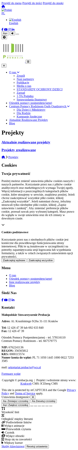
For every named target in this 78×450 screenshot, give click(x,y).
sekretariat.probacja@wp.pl (24, 367)
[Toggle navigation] (28, 62)
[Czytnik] (12, 33)
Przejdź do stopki (53, 3)
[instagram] (10, 29)
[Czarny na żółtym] (46, 406)
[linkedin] (13, 29)
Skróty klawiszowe (13, 446)
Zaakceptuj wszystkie (41, 260)
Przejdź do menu (12, 3)
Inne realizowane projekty (24, 282)
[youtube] (6, 29)
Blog (12, 285)
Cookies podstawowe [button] (15, 232)
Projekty (13, 157)
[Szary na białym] (39, 406)
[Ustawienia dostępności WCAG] (4, 37)
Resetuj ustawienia (37, 446)
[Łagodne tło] (50, 406)
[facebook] (3, 29)
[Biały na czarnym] (35, 406)
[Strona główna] (3, 6)
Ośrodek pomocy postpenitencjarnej (30, 278)
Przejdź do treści (32, 3)
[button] (39, 11)
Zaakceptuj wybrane (14, 260)
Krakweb (26, 383)
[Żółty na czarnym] (17, 34)
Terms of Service (25, 393)
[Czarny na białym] (43, 406)
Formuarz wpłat (11, 373)
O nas (12, 275)
